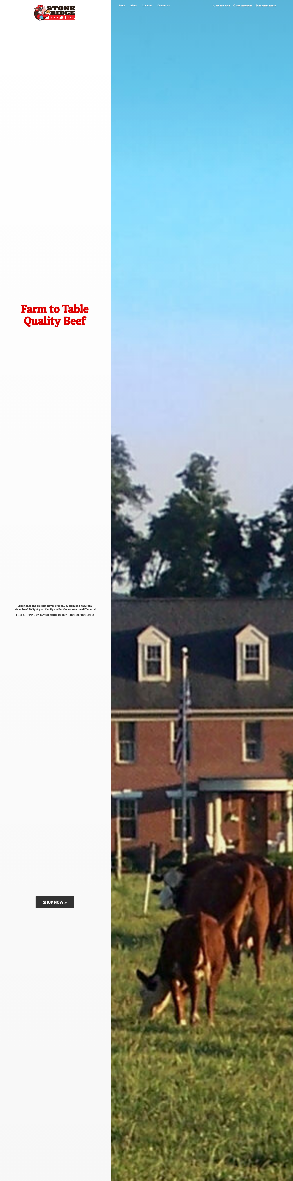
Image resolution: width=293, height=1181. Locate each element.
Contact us (163, 5)
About (133, 5)
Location (147, 5)
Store (122, 5)
